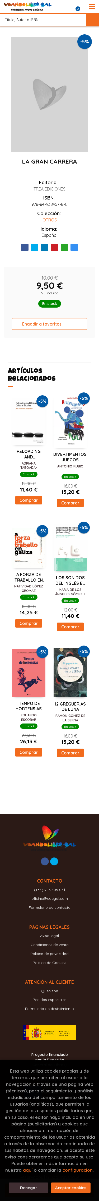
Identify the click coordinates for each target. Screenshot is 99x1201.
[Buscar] (92, 19)
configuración (78, 1170)
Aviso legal (49, 935)
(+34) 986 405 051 (49, 889)
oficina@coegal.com (49, 898)
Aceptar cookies (70, 1187)
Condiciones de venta (50, 944)
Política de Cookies (49, 962)
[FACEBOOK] (45, 861)
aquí (27, 1170)
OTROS (50, 219)
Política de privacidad (49, 953)
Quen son (49, 991)
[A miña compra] (80, 6)
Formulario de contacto (49, 907)
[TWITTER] (54, 861)
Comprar (29, 500)
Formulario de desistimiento (49, 1008)
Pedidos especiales (50, 999)
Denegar (28, 1187)
